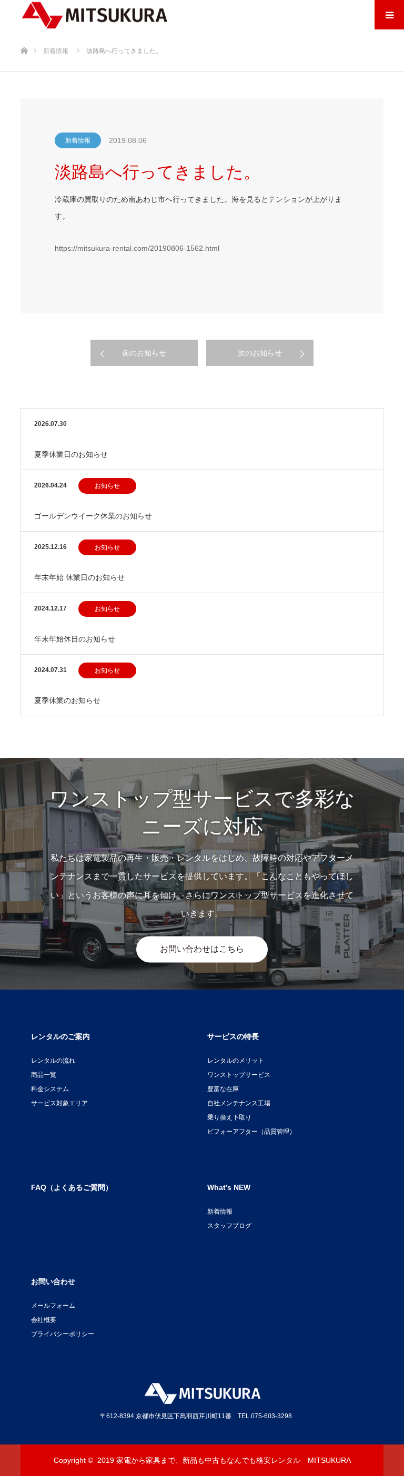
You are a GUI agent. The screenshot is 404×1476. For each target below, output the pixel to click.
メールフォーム (53, 1305)
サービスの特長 (233, 1036)
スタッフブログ (229, 1225)
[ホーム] (24, 33)
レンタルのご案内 (60, 1036)
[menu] (389, 14)
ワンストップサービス (238, 1074)
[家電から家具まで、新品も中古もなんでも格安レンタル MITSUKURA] (94, 15)
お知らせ (107, 486)
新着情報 (77, 140)
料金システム (50, 1089)
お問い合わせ (53, 1281)
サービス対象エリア (59, 1103)
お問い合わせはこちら (202, 948)
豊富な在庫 (223, 1089)
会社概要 (43, 1320)
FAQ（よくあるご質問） (72, 1187)
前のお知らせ (144, 353)
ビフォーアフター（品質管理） (251, 1131)
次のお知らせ (260, 353)
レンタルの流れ (53, 1060)
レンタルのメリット (235, 1060)
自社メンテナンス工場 (238, 1103)
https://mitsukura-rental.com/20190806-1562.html (137, 248)
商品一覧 (43, 1074)
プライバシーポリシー (62, 1334)
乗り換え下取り (229, 1117)
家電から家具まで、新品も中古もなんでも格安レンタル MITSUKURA (233, 1460)
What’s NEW (228, 1187)
